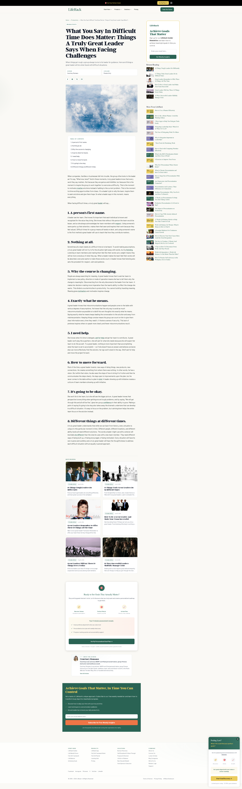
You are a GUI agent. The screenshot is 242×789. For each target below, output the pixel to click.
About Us (151, 750)
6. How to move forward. (79, 160)
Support (151, 766)
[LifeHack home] (75, 9)
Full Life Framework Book (98, 753)
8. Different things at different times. (83, 167)
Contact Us (152, 753)
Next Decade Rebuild (123, 761)
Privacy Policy (158, 778)
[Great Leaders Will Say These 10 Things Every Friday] (83, 547)
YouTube (94, 771)
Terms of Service (147, 778)
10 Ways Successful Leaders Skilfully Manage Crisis (116, 564)
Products (117, 9)
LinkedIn (100, 771)
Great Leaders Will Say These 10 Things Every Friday (81, 564)
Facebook (71, 771)
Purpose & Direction (123, 756)
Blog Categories (153, 758)
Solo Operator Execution (124, 763)
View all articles (84, 673)
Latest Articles (153, 756)
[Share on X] (77, 79)
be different (79, 435)
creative (79, 188)
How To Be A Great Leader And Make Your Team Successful (117, 518)
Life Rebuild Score (73, 753)
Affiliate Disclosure (168, 778)
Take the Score (167, 9)
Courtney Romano (72, 73)
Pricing (136, 9)
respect (118, 223)
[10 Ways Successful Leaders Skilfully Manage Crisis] (120, 547)
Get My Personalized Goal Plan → (101, 641)
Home (67, 20)
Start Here (107, 9)
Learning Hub (95, 758)
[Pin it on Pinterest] (72, 79)
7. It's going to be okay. (78, 163)
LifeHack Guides (72, 750)
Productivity (74, 20)
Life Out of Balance (122, 758)
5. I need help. (75, 156)
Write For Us (152, 761)
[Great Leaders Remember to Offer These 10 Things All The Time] (83, 509)
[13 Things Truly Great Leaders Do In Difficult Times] (120, 471)
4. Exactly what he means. (79, 153)
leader (100, 203)
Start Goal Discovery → (224, 778)
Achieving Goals (72, 761)
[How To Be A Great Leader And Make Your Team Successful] (120, 505)
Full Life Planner (95, 756)
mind (100, 379)
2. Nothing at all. (76, 146)
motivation (82, 291)
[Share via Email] (82, 79)
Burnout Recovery (122, 750)
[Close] (171, 3)
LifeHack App (95, 750)
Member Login (152, 763)
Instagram (78, 771)
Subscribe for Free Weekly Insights (101, 723)
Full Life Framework (73, 756)
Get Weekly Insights (163, 57)
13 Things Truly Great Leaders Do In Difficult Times (119, 489)
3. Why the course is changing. (81, 149)
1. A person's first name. (79, 142)
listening (129, 250)
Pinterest (85, 771)
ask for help (99, 338)
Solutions (127, 9)
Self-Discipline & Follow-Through (126, 753)
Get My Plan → (163, 3)
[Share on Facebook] (67, 79)
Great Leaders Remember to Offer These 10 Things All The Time (82, 526)
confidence (107, 402)
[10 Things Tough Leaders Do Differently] (83, 471)
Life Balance (71, 758)
